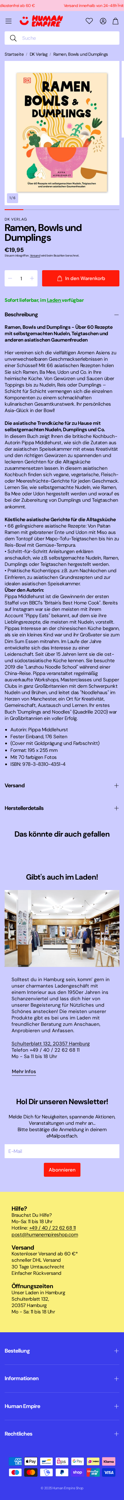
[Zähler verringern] (10, 278)
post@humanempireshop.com (45, 1234)
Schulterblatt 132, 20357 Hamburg (51, 1043)
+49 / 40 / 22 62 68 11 (52, 1228)
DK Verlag (39, 54)
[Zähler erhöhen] (32, 278)
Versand (35, 255)
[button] (62, 38)
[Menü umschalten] (8, 21)
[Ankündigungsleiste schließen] (118, 4)
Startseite (14, 54)
